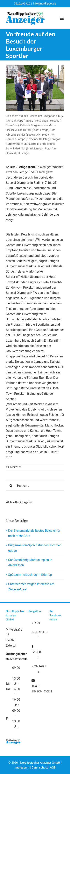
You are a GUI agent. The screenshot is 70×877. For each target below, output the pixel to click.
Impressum (22, 767)
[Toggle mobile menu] (62, 18)
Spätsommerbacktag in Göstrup (30, 575)
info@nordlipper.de (44, 3)
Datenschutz (40, 767)
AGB (53, 767)
